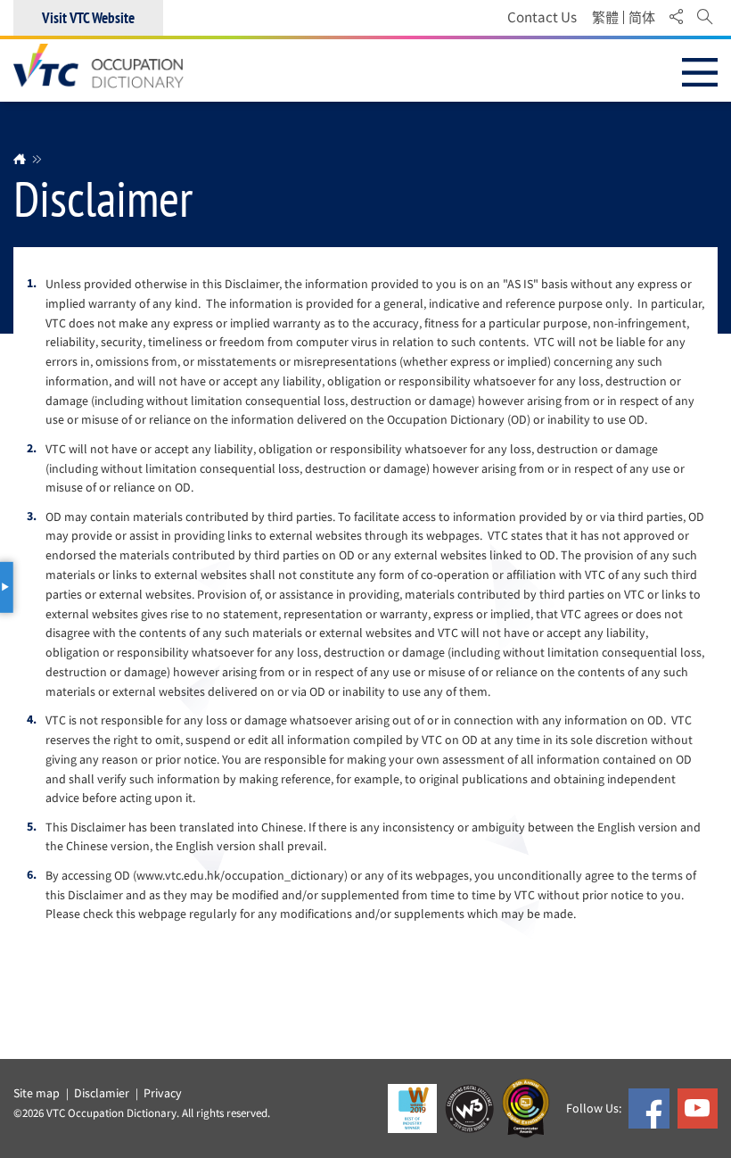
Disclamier (101, 1093)
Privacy (163, 1093)
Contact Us (542, 17)
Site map (36, 1093)
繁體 (605, 18)
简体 (641, 18)
